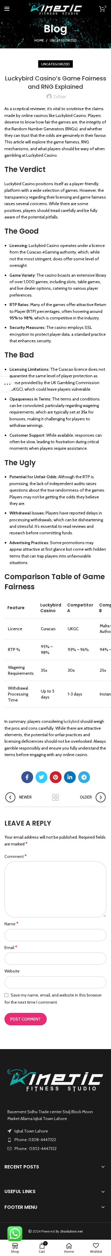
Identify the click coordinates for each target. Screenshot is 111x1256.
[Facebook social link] (27, 777)
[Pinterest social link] (56, 777)
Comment (15, 856)
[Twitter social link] (41, 777)
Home (39, 40)
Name (11, 923)
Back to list (56, 797)
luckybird (71, 721)
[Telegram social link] (84, 777)
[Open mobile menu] (6, 9)
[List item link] (55, 1139)
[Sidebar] (7, 384)
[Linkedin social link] (70, 777)
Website (12, 971)
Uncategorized (63, 40)
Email (10, 947)
